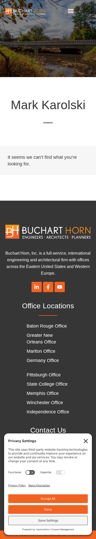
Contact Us (48, 430)
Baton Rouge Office (47, 326)
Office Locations (48, 306)
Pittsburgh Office (44, 374)
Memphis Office (43, 393)
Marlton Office (41, 351)
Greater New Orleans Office (41, 339)
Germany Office (43, 360)
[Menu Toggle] (71, 11)
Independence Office (48, 411)
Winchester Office (45, 402)
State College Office (47, 384)
